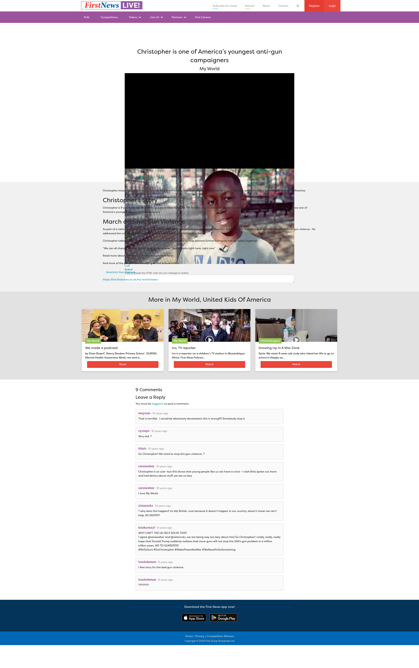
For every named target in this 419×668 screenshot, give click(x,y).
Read (122, 364)
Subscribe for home (225, 6)
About (266, 6)
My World (93, 341)
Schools (250, 6)
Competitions (109, 17)
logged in (158, 403)
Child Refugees (270, 341)
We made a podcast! (101, 348)
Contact (283, 6)
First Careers (203, 17)
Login (332, 6)
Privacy (199, 636)
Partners (177, 17)
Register (314, 6)
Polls (87, 17)
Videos (133, 17)
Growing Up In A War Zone (279, 348)
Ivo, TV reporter (184, 348)
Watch (209, 364)
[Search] (298, 5)
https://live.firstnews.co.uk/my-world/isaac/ (130, 279)
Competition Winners (220, 636)
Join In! (154, 17)
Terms (189, 636)
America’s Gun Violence (121, 272)
